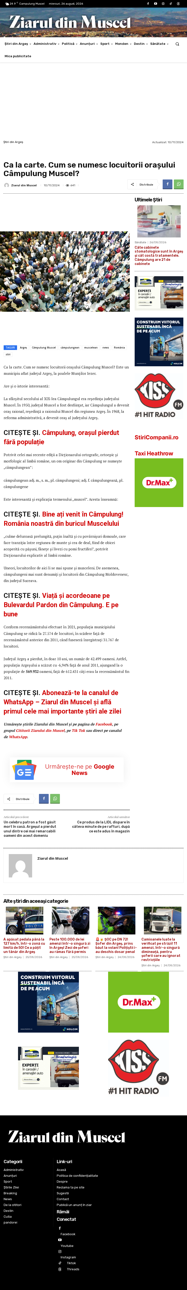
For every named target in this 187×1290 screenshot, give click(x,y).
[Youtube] (155, 4)
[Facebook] (148, 4)
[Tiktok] (171, 4)
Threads (73, 1269)
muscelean (91, 347)
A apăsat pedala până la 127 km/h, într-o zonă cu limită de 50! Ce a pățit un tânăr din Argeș (24, 945)
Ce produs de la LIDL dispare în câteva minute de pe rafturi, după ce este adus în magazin (101, 826)
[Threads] (178, 4)
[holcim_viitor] (159, 370)
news (106, 347)
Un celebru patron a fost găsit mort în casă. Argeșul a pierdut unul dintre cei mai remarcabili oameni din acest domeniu (30, 829)
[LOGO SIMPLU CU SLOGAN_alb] (159, 423)
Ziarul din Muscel (24, 185)
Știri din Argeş (13, 142)
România (119, 347)
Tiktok (71, 1263)
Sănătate (140, 242)
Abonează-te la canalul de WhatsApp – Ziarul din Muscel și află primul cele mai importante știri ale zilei (62, 702)
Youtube (67, 1246)
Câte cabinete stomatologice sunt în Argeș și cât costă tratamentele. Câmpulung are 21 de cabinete (159, 255)
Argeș (23, 347)
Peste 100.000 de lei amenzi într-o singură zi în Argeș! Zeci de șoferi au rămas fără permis (69, 945)
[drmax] (159, 510)
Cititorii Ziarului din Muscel (40, 730)
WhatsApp (18, 736)
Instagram (68, 1257)
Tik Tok (78, 730)
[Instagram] (163, 4)
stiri (8, 354)
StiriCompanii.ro (156, 437)
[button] (177, 44)
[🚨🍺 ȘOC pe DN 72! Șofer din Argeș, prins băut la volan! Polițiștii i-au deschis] (116, 920)
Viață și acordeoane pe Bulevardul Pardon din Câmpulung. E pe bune (61, 605)
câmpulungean (70, 347)
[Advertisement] (93, 102)
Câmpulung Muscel (44, 347)
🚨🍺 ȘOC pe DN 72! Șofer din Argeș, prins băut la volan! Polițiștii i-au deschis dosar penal (116, 945)
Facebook (103, 724)
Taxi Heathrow (154, 453)
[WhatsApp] (179, 184)
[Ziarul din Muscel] (7, 185)
